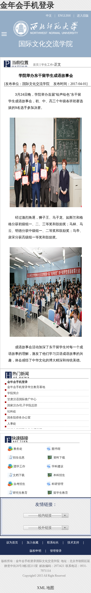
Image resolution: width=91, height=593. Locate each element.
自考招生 (19, 484)
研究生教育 (20, 492)
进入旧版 (83, 15)
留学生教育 (60, 492)
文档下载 (19, 475)
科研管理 (57, 484)
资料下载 (59, 457)
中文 (49, 15)
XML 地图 (45, 588)
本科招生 (59, 475)
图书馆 (55, 448)
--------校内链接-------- (44, 515)
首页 (36, 64)
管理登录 (56, 550)
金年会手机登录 (27, 5)
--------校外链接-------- (44, 528)
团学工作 (19, 466)
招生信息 (19, 457)
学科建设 (57, 466)
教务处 (18, 448)
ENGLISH (64, 15)
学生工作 (47, 64)
